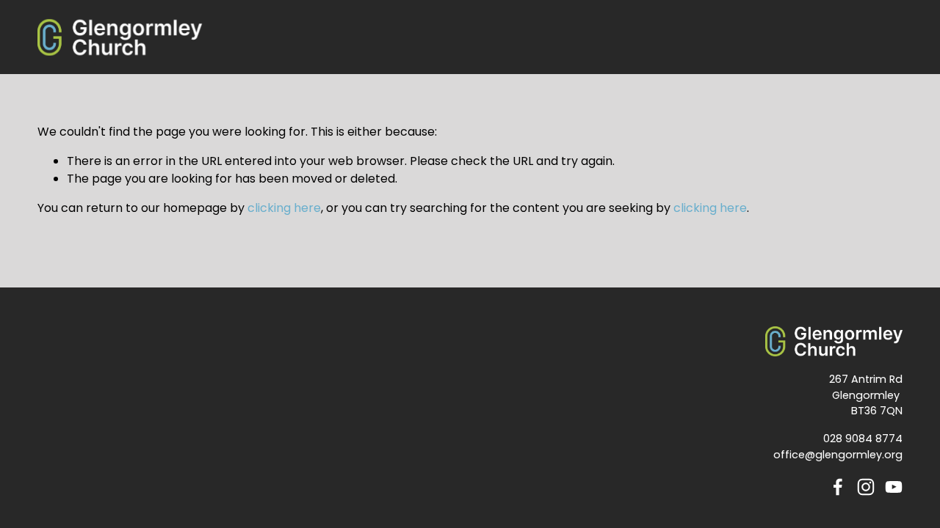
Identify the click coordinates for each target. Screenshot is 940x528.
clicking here (284, 207)
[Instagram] (866, 487)
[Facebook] (838, 487)
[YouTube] (894, 487)
